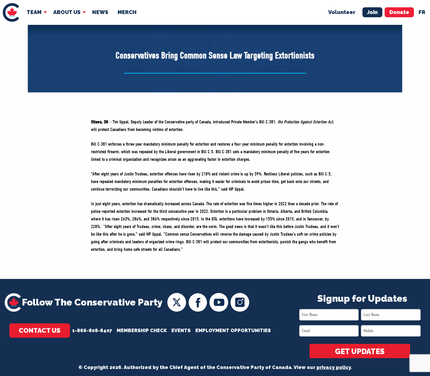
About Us (66, 12)
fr (422, 12)
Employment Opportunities (233, 330)
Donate (399, 12)
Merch (127, 12)
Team (34, 12)
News (100, 12)
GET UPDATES (360, 351)
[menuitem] (11, 12)
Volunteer (341, 12)
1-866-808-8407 (92, 330)
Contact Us (40, 330)
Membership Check (142, 330)
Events (181, 330)
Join (372, 12)
